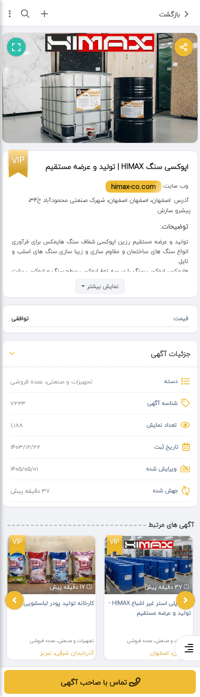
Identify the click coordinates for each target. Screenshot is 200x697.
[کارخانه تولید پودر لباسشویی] (51, 565)
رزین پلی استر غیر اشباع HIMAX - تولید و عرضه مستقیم (150, 608)
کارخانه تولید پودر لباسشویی (59, 603)
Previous (14, 600)
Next (185, 600)
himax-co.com (133, 187)
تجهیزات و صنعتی (70, 381)
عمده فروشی (26, 381)
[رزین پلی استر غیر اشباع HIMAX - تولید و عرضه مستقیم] (148, 565)
